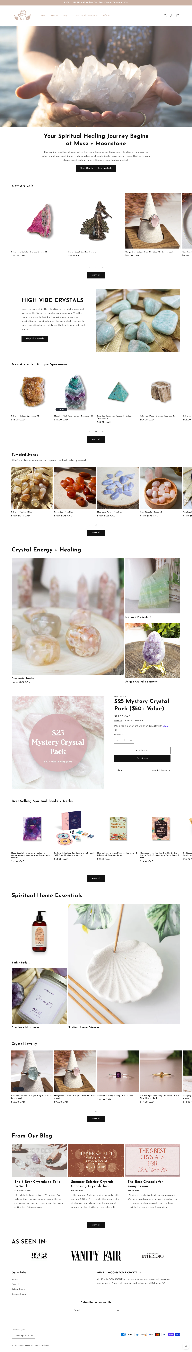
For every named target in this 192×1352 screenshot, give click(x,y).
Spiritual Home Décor (82, 1027)
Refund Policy (18, 1289)
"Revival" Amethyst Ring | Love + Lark (115, 1096)
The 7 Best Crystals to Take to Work (37, 1184)
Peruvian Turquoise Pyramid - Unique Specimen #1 (115, 417)
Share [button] (119, 770)
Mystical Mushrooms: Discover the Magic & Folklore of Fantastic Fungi (117, 854)
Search (15, 1279)
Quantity (118, 735)
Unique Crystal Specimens (142, 682)
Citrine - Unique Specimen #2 (25, 416)
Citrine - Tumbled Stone (22, 512)
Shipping (118, 721)
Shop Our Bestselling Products (96, 168)
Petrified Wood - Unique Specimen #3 (157, 416)
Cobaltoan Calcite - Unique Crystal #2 (29, 252)
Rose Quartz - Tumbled (151, 512)
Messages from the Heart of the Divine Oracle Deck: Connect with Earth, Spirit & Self (159, 855)
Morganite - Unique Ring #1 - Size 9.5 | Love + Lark (149, 252)
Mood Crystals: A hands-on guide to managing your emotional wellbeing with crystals (30, 855)
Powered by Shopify (41, 1345)
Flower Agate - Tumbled (23, 678)
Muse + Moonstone (26, 1345)
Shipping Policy (19, 1294)
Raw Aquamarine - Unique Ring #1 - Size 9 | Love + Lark (31, 1097)
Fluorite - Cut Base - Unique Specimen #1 (73, 416)
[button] (165, 16)
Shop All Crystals (35, 339)
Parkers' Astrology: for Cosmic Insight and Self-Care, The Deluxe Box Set (74, 854)
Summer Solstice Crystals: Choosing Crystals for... (92, 1184)
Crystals (16, 1284)
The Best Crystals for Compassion (145, 1184)
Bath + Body (20, 963)
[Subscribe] (118, 1310)
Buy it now (142, 758)
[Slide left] (90, 267)
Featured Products (136, 617)
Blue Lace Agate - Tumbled (110, 512)
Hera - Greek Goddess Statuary (83, 252)
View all (96, 275)
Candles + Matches (24, 1027)
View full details (159, 770)
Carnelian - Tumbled (63, 512)
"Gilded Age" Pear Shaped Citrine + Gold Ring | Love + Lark (159, 1097)
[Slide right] (102, 267)
